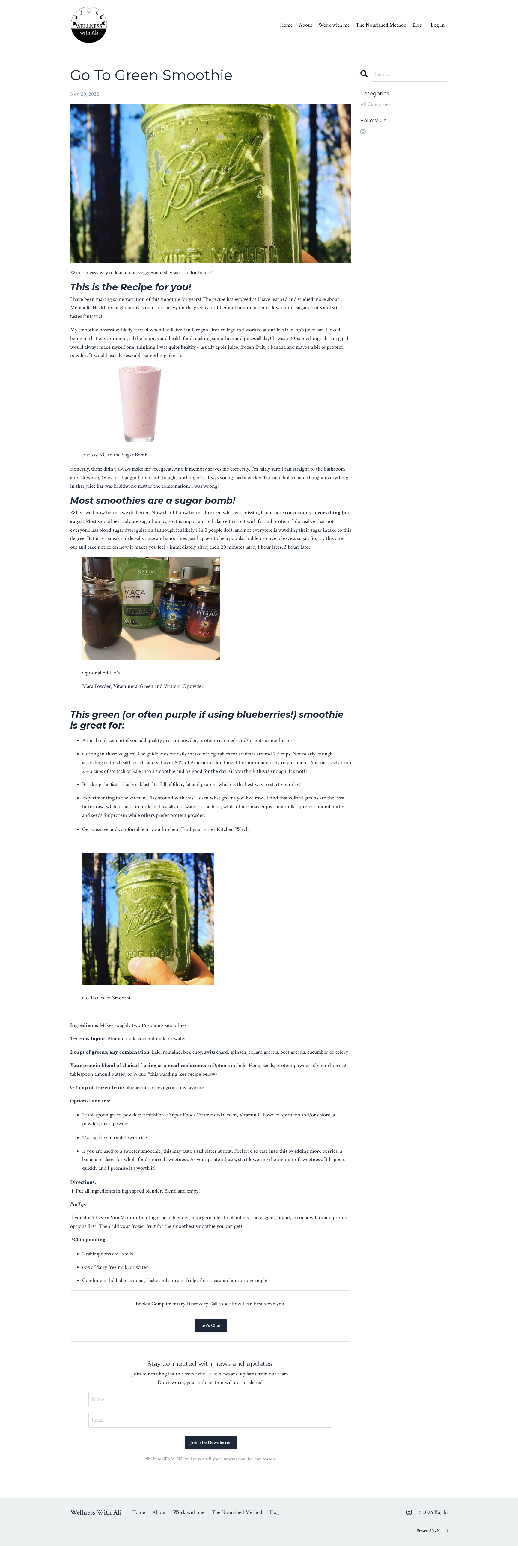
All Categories (375, 104)
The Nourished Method (381, 25)
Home (286, 25)
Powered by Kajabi (432, 1530)
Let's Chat (210, 1325)
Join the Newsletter (210, 1442)
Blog (417, 25)
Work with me (334, 25)
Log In (438, 25)
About (305, 25)
